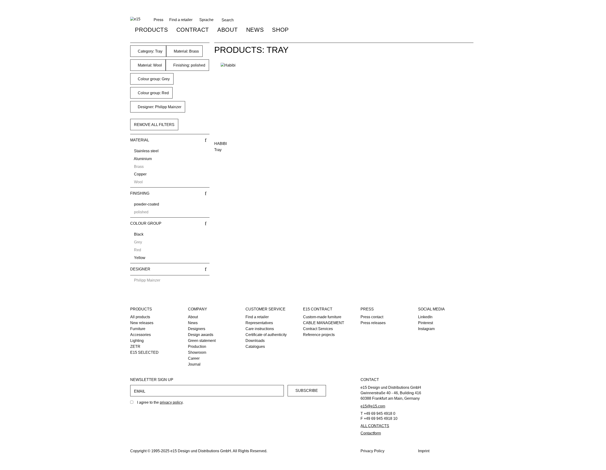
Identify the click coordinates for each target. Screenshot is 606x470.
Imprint (423, 451)
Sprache (206, 20)
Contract (192, 30)
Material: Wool (149, 65)
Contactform (371, 433)
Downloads (255, 341)
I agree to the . (160, 402)
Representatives (259, 323)
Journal (194, 364)
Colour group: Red (153, 93)
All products (140, 317)
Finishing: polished (188, 65)
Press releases (373, 323)
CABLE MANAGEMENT (323, 323)
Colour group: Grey (153, 79)
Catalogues (255, 347)
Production (197, 347)
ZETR (135, 347)
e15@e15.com (373, 406)
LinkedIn (425, 317)
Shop (280, 30)
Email (139, 391)
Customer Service (265, 309)
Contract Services (318, 329)
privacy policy (171, 402)
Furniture (137, 329)
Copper (140, 174)
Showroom (197, 352)
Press (367, 309)
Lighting (137, 341)
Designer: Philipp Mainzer (159, 107)
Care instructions (259, 329)
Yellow (139, 258)
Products (151, 30)
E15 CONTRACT (317, 309)
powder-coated (146, 204)
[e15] (135, 19)
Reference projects (319, 335)
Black (138, 234)
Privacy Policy (372, 451)
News (255, 30)
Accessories (140, 335)
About (227, 30)
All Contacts (375, 426)
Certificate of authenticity (266, 335)
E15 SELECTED (144, 352)
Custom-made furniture (322, 317)
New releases (141, 323)
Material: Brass (186, 51)
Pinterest (425, 323)
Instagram (426, 329)
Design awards (200, 335)
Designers (196, 329)
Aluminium (143, 159)
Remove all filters (154, 125)
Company (197, 309)
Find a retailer (180, 20)
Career (194, 358)
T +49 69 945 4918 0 (378, 414)
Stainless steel (146, 151)
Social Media (431, 309)
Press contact (372, 317)
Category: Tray (149, 51)
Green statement (202, 341)
